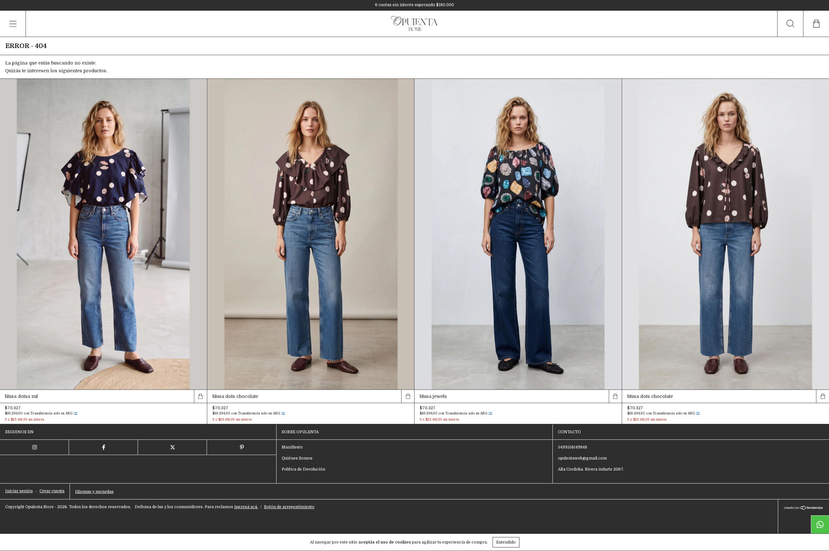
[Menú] (13, 24)
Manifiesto (292, 447)
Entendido (506, 542)
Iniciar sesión (19, 491)
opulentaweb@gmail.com (582, 458)
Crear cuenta (52, 491)
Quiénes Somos (297, 458)
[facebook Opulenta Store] (103, 447)
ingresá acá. (246, 507)
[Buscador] (790, 24)
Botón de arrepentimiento (289, 507)
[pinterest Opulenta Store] (241, 447)
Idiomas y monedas (94, 491)
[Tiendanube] (803, 508)
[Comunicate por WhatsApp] (820, 524)
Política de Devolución (303, 469)
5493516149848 (572, 447)
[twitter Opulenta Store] (172, 447)
